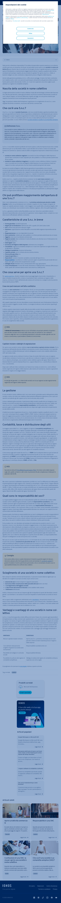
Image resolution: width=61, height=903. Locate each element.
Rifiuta (12, 18)
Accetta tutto (50, 10)
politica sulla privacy (22, 17)
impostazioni (45, 14)
